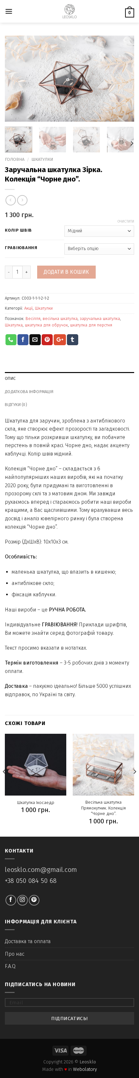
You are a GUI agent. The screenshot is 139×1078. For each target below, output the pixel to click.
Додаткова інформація (29, 391)
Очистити (125, 221)
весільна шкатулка (60, 318)
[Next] (123, 78)
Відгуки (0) (16, 404)
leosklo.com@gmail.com (41, 870)
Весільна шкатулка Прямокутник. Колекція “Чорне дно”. (103, 807)
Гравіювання (21, 248)
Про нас (14, 954)
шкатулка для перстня (91, 325)
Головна (15, 159)
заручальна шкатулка (100, 318)
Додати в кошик (66, 272)
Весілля (33, 318)
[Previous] (15, 78)
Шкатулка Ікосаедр (35, 802)
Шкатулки (42, 159)
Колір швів (18, 230)
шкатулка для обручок (46, 325)
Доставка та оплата (28, 941)
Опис (10, 378)
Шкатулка (14, 325)
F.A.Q (10, 966)
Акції (28, 308)
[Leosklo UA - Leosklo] (69, 11)
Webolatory (85, 1069)
